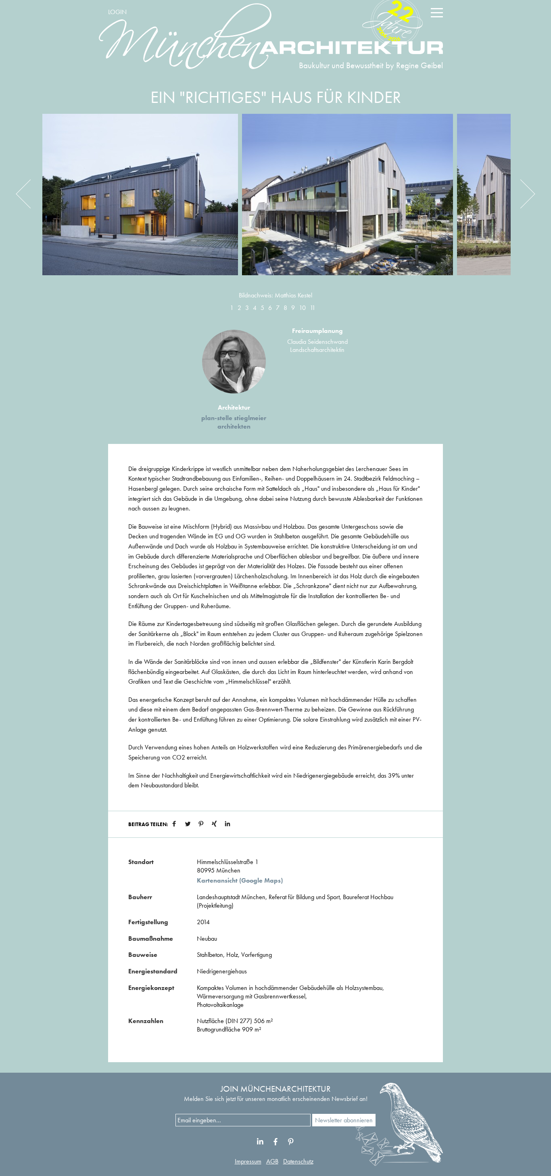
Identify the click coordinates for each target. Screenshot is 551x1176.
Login (117, 12)
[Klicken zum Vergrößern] (140, 200)
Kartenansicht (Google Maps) (240, 881)
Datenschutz (298, 1161)
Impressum (248, 1161)
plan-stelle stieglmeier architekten (233, 422)
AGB (272, 1161)
